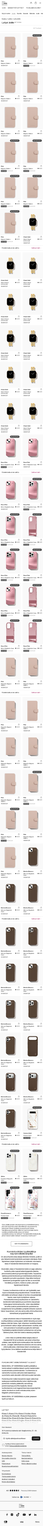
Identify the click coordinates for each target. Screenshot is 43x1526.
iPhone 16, (24, 1416)
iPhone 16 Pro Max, (18, 1418)
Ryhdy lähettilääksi (8, 1482)
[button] (21, 1490)
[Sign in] (31, 3)
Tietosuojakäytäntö (9, 1476)
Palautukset (6, 1463)
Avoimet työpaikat (8, 1479)
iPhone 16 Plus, (7, 1418)
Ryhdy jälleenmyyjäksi (29, 1463)
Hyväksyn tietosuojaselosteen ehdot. (16, 1445)
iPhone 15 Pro (36, 1418)
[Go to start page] (4, 3)
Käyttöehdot (6, 1474)
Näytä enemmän (21, 1244)
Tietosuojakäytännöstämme (17, 1446)
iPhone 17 (5, 1413)
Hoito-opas (25, 1461)
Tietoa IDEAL (26, 1456)
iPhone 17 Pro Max (24, 1413)
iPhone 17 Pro (13, 1413)
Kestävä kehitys (27, 1458)
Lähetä (36, 1438)
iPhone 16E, (16, 1416)
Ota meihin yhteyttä (9, 1458)
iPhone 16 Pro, (32, 1416)
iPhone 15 (28, 1418)
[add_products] (18, 61)
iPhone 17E (8, 1416)
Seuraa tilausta (7, 1456)
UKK (3, 1461)
